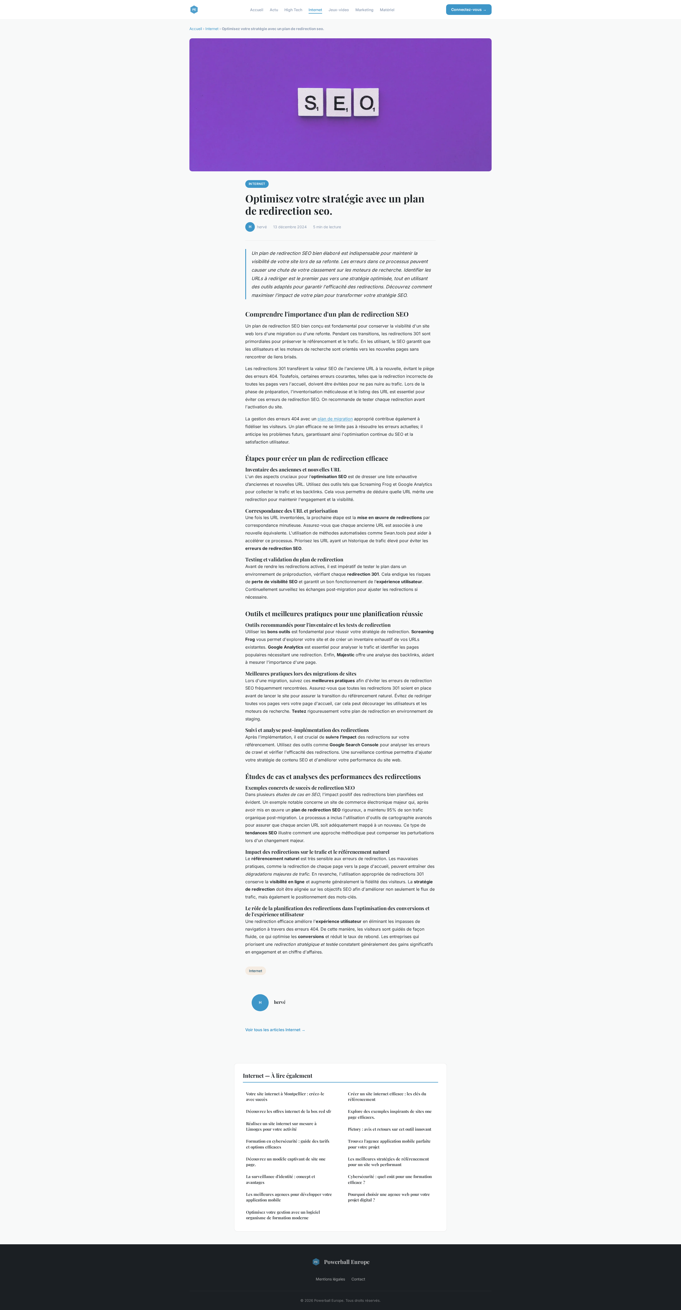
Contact (358, 1279)
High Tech (293, 9)
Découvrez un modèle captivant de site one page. (286, 1161)
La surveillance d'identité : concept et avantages (280, 1179)
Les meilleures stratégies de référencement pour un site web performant (388, 1161)
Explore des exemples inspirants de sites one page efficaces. (390, 1114)
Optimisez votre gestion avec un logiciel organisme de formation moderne (283, 1214)
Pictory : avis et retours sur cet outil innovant (389, 1129)
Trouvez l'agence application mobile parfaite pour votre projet (389, 1143)
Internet (315, 9)
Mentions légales (330, 1279)
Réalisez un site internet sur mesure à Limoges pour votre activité (281, 1126)
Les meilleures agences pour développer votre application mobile (289, 1197)
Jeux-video (339, 9)
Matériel (387, 9)
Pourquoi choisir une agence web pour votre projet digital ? (389, 1197)
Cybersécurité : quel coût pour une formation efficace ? (390, 1179)
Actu (274, 9)
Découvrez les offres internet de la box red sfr (288, 1111)
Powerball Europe (346, 1261)
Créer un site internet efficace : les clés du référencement (387, 1096)
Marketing (364, 9)
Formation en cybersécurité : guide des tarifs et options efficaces (287, 1143)
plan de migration (335, 418)
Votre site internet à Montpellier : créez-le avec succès (285, 1096)
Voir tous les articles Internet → (275, 1029)
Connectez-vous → (469, 9)
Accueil (256, 9)
